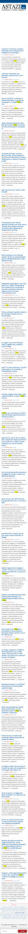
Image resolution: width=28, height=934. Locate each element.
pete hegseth (4, 914)
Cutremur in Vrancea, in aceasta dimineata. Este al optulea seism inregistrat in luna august (12, 51)
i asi (13, 915)
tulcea (23, 908)
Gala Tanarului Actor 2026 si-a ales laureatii (13, 191)
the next (7, 907)
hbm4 (25, 917)
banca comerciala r (15, 907)
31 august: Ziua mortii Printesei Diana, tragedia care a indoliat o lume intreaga (12, 344)
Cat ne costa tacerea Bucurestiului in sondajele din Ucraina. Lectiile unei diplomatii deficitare (14, 474)
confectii (17, 915)
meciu (4, 909)
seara (25, 909)
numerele (9, 909)
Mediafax (14, 262)
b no (7, 908)
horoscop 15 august (20, 918)
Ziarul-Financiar (16, 163)
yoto (26, 908)
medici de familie (5, 912)
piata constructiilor (10, 910)
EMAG (14, 905)
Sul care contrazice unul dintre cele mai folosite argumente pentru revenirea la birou (14, 415)
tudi (4, 907)
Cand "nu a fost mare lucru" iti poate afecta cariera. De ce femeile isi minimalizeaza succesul (14, 369)
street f (26, 914)
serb (17, 910)
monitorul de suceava (10, 917)
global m (18, 914)
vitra (24, 915)
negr (10, 908)
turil (26, 912)
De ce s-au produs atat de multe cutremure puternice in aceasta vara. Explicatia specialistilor (12, 821)
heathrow (23, 907)
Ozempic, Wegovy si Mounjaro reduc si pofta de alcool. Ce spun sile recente (14, 396)
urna (22, 914)
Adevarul (14, 348)
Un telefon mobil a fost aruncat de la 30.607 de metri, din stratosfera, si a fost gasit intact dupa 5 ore (14, 768)
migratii (6, 915)
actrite (13, 918)
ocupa (19, 908)
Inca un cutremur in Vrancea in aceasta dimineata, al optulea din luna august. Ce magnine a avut (13, 101)
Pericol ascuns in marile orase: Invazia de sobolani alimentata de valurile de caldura (13, 737)
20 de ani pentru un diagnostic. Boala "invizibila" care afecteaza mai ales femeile (14, 795)
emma (13, 909)
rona (20, 910)
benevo (9, 914)
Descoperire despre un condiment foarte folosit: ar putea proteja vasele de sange (13, 686)
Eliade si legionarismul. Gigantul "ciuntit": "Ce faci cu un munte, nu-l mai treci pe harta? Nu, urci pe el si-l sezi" (14, 571)
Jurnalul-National (16, 79)
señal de (12, 912)
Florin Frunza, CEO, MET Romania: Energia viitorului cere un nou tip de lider (14, 501)
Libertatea (15, 232)
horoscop (19, 912)
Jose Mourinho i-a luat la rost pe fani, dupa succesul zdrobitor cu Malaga (12, 535)
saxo (22, 917)
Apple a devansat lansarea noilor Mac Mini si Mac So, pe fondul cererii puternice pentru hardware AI (13, 126)
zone (3, 918)
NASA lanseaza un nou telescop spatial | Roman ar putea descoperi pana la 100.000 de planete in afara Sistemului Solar (14, 258)
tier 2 (13, 914)
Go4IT (14, 130)
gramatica (3, 908)
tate (2, 909)
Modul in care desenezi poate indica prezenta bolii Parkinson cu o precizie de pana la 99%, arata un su (14, 597)
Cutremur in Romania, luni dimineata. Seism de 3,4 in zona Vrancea (12, 75)
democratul (8, 918)
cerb (13, 908)
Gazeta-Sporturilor (16, 539)
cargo (3, 910)
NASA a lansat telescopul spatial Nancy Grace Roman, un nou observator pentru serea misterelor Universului (12, 710)
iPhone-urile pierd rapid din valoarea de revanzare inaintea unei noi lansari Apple (14, 314)
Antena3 (14, 106)
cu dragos (21, 909)
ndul (17, 909)
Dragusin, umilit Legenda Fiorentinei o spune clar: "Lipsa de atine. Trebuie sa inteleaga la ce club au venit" (14, 876)
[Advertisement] (14, 28)
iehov (19, 917)
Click (13, 54)
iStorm (16, 925)
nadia (9, 915)
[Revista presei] (13, 10)
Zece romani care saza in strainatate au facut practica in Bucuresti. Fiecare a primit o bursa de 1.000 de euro (13, 632)
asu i (1, 915)
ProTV (14, 575)
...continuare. (17, 69)
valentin (24, 910)
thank (21, 915)
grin (16, 908)
